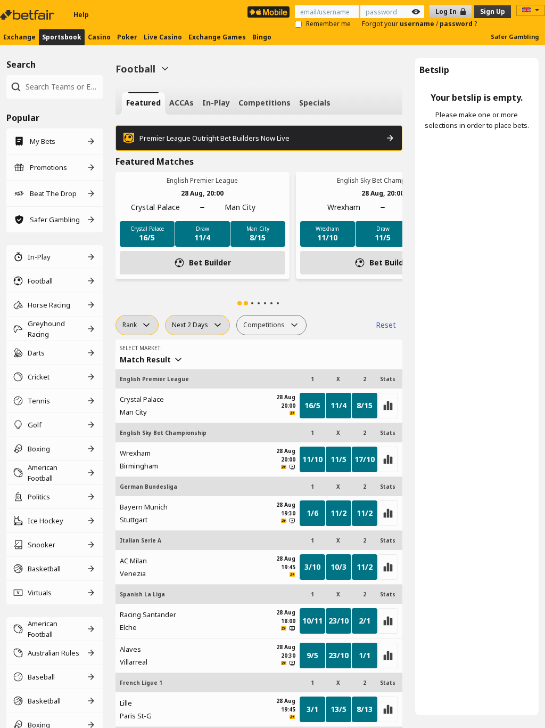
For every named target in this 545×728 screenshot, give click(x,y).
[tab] (143, 103)
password (457, 23)
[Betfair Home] (28, 15)
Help (81, 14)
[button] (239, 303)
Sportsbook (61, 37)
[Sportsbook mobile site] (268, 12)
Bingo (261, 37)
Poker (127, 37)
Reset (386, 325)
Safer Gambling (515, 37)
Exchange (19, 37)
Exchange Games (217, 37)
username (418, 23)
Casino (99, 37)
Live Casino (163, 37)
